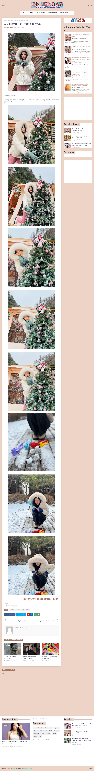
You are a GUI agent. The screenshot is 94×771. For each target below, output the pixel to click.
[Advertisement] (78, 108)
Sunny (42, 733)
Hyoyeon (57, 728)
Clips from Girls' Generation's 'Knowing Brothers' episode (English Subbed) (81, 740)
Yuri (40, 736)
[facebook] (86, 5)
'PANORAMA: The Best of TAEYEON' (14, 741)
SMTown (36, 730)
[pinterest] (91, 5)
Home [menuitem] (23, 13)
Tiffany (54, 733)
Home (3, 5)
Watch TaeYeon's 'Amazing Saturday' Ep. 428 (79, 137)
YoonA (35, 736)
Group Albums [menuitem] (52, 13)
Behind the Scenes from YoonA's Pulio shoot (29, 657)
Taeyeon (48, 733)
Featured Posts (48, 728)
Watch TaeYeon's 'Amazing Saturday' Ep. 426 (79, 129)
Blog (13, 768)
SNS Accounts (43, 730)
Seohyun (18, 609)
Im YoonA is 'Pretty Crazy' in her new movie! (49, 657)
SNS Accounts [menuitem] (40, 13)
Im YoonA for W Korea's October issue (10, 657)
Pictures (12, 609)
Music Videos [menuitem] (64, 13)
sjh (23, 609)
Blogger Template (27, 768)
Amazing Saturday (38, 728)
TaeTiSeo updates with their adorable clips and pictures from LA (80, 59)
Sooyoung (36, 733)
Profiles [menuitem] (30, 13)
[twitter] (89, 5)
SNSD (9, 20)
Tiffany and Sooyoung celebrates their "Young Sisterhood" (79, 72)
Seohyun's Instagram (10, 606)
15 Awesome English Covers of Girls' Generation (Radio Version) (81, 144)
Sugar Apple (9, 27)
